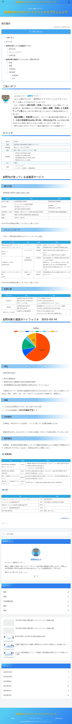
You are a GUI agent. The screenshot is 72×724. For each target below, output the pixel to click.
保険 (10, 66)
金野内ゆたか (36, 559)
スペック (9, 42)
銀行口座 (12, 49)
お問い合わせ (59, 718)
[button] (68, 534)
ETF (13, 78)
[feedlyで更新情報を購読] (34, 576)
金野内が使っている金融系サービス (18, 46)
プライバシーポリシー (36, 718)
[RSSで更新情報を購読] (37, 576)
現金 (10, 63)
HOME (13, 718)
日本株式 (12, 69)
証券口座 (12, 55)
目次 (34, 31)
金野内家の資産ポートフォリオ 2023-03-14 (22, 59)
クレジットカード (15, 52)
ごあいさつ (10, 37)
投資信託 (15, 75)
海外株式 (12, 72)
